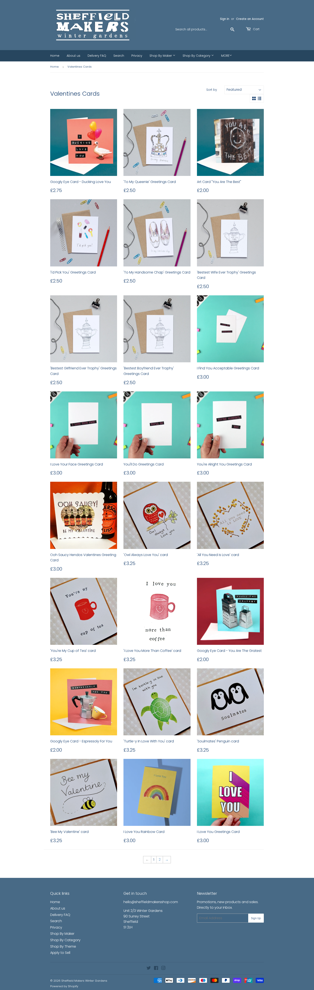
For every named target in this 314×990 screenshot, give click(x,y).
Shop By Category (197, 56)
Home (54, 56)
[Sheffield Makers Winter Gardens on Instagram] (163, 968)
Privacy (136, 56)
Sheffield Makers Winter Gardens (84, 981)
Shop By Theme (63, 946)
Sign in (224, 19)
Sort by (211, 90)
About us (73, 56)
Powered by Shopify (64, 986)
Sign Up (256, 918)
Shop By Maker (161, 56)
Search (118, 56)
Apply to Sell (60, 952)
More (225, 56)
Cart (256, 29)
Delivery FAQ (97, 56)
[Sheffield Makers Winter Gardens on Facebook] (156, 968)
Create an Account (250, 19)
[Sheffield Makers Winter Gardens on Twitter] (149, 968)
